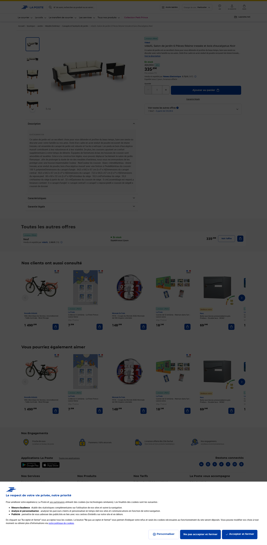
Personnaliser (166, 534)
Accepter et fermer (241, 534)
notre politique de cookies (61, 523)
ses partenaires (57, 502)
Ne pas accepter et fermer (200, 534)
